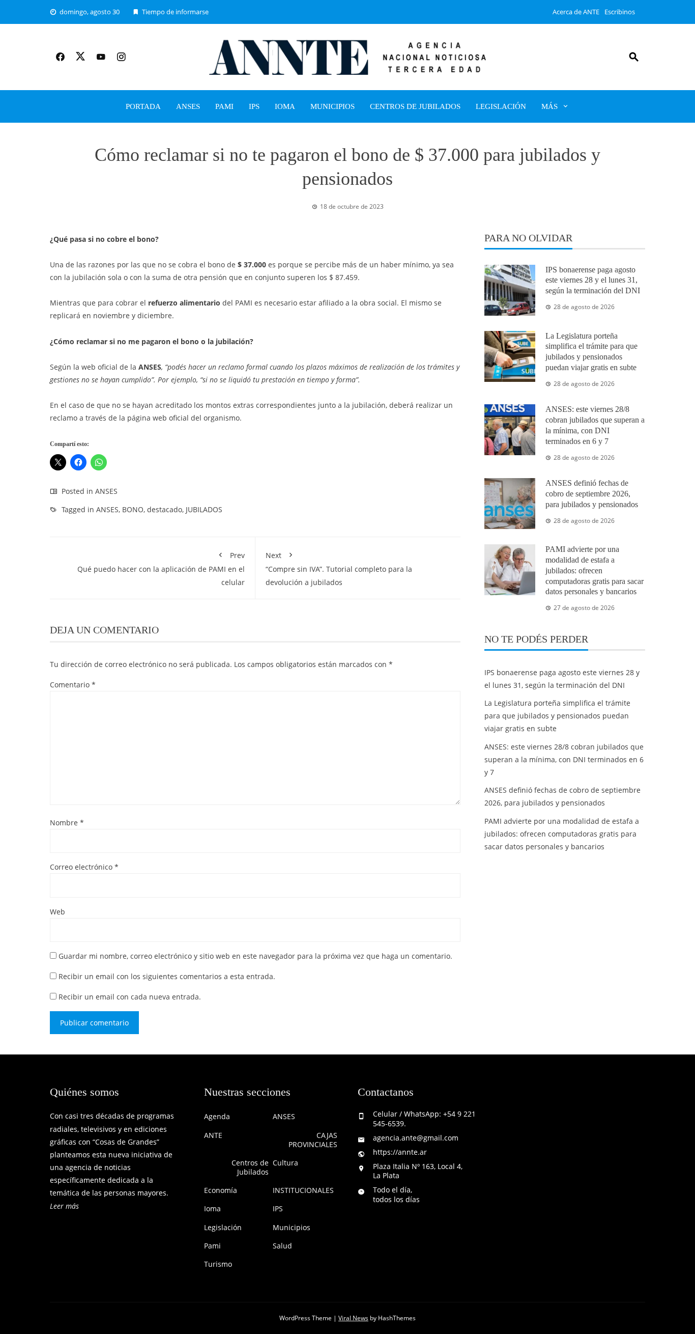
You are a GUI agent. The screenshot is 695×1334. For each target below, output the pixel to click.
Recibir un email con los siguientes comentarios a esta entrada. (167, 976)
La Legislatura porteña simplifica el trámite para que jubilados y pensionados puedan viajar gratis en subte (557, 715)
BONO (132, 509)
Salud (282, 1245)
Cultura (285, 1163)
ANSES (188, 106)
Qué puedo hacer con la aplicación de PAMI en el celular (161, 568)
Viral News (353, 1318)
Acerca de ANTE (576, 11)
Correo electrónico (84, 867)
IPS (254, 106)
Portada (143, 106)
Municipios (332, 106)
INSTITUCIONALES (303, 1190)
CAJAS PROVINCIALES (312, 1140)
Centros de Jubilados (415, 106)
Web (57, 911)
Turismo (218, 1264)
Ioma (285, 106)
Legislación (501, 106)
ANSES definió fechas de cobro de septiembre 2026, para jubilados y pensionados (591, 494)
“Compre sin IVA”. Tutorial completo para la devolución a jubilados (339, 568)
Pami (224, 106)
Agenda (217, 1116)
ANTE (213, 1135)
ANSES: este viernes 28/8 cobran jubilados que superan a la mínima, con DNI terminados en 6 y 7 (564, 759)
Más (549, 106)
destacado (164, 509)
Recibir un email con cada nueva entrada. (130, 997)
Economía (220, 1190)
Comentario (73, 684)
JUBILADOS (204, 509)
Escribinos (619, 11)
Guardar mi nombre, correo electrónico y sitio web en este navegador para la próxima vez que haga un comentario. (255, 956)
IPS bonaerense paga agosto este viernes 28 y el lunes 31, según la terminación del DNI (592, 280)
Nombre (67, 822)
